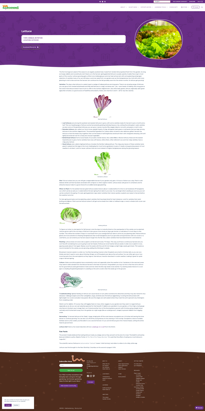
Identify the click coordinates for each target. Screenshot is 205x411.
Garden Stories (106, 399)
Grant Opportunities (123, 363)
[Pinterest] (105, 1)
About (123, 7)
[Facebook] (100, 1)
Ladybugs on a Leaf (98, 327)
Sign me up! (71, 370)
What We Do (106, 363)
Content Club (139, 385)
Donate (196, 7)
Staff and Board (106, 387)
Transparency (106, 376)
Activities (138, 375)
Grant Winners (122, 369)
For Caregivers (138, 365)
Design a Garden (140, 397)
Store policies (122, 376)
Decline (16, 405)
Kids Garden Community (180, 1)
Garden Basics (140, 390)
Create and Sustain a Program (139, 393)
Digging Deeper (140, 378)
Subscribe (192, 1)
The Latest (105, 397)
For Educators (138, 363)
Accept (8, 405)
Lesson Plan (139, 376)
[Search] (202, 7)
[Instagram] (102, 1)
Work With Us (106, 369)
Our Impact (105, 365)
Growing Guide (140, 388)
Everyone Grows (140, 383)
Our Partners (105, 367)
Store (185, 7)
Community (173, 7)
